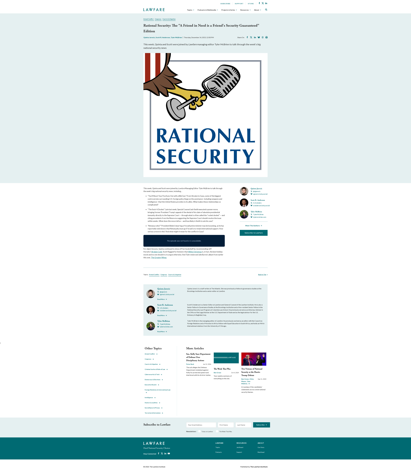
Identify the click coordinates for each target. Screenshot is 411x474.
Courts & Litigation (169, 19)
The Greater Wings (159, 257)
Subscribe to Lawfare (254, 233)
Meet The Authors (252, 226)
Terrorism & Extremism (153, 413)
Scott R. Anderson (163, 37)
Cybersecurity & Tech (153, 374)
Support (239, 3)
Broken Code (157, 252)
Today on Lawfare (207, 431)
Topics (189, 10)
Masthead (261, 452)
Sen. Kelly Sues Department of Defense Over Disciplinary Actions (198, 357)
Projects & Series (228, 10)
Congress (158, 19)
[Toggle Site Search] (266, 9)
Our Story (261, 447)
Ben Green (217, 372)
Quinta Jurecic (149, 37)
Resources (244, 10)
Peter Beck (190, 364)
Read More (161, 299)
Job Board (240, 447)
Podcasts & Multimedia (207, 10)
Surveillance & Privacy (153, 408)
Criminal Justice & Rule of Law (155, 369)
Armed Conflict (148, 19)
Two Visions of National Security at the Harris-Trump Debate (251, 372)
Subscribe (225, 3)
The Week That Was (222, 369)
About (256, 10)
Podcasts (218, 452)
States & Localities (152, 403)
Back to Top (262, 274)
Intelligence (149, 397)
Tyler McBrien (176, 37)
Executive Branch (151, 385)
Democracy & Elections (153, 379)
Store (251, 3)
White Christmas (195, 252)
